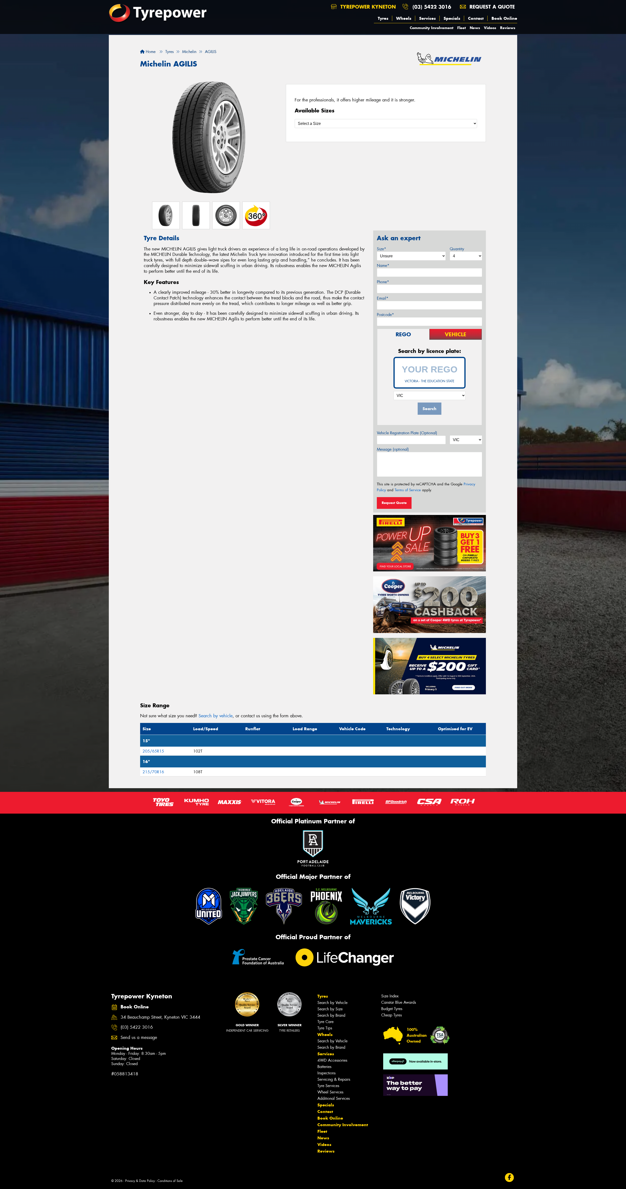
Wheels (403, 18)
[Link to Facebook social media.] (509, 1177)
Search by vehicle (216, 716)
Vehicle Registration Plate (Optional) (407, 433)
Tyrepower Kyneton (367, 7)
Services (427, 18)
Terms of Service (408, 490)
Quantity (457, 248)
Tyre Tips (324, 1028)
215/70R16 (153, 771)
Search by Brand (331, 1015)
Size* (381, 248)
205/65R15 (153, 751)
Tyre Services (328, 1085)
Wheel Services (330, 1092)
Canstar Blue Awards (398, 1002)
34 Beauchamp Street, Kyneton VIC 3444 (160, 1017)
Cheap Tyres (391, 1015)
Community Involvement (431, 27)
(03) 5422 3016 (432, 7)
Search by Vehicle (332, 1002)
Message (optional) (393, 449)
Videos (490, 27)
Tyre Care (325, 1021)
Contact (476, 18)
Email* (382, 298)
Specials (452, 18)
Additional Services (333, 1098)
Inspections (326, 1073)
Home (150, 51)
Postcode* (385, 314)
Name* (383, 265)
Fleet (461, 27)
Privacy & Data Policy (140, 1181)
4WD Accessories (332, 1060)
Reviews (507, 27)
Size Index (390, 996)
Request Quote (394, 503)
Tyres (383, 18)
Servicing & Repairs (333, 1079)
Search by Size (330, 1009)
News (475, 27)
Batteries (324, 1066)
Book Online (504, 18)
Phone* (383, 281)
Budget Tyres (391, 1008)
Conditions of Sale (170, 1181)
